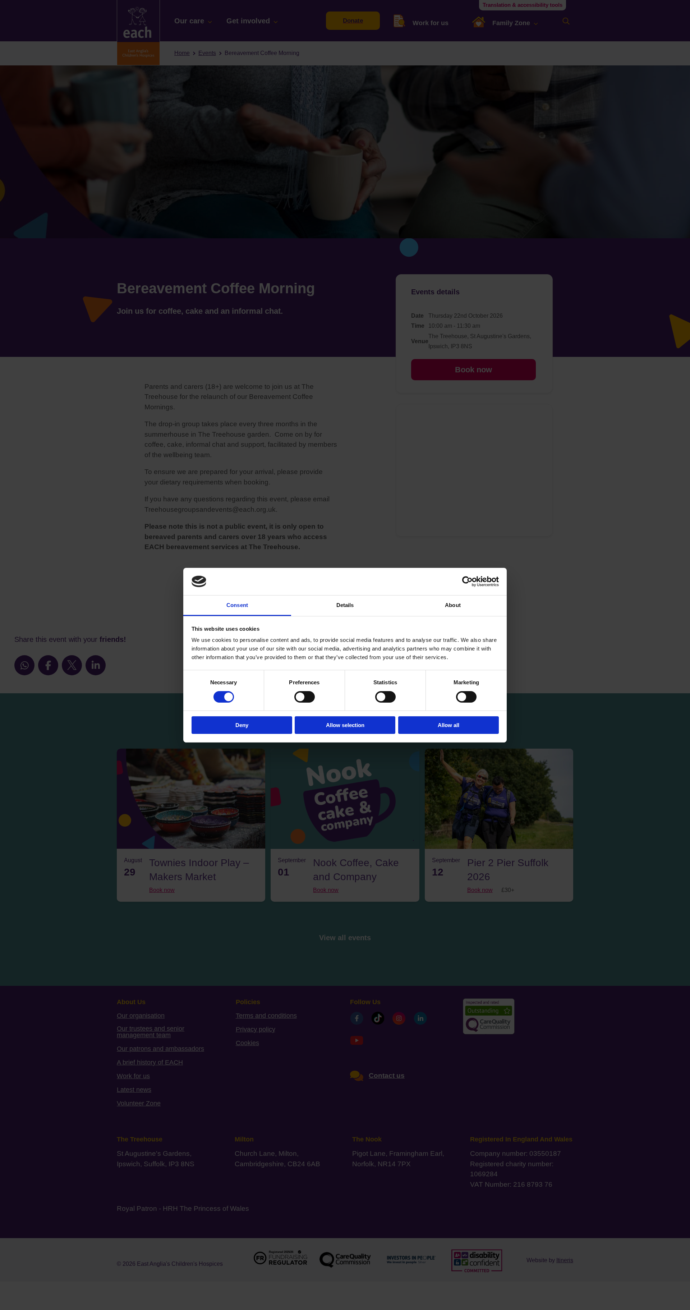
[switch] (304, 697)
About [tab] (453, 605)
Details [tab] (345, 605)
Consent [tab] (237, 605)
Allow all (448, 725)
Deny (241, 725)
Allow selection (345, 725)
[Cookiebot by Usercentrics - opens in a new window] (467, 581)
